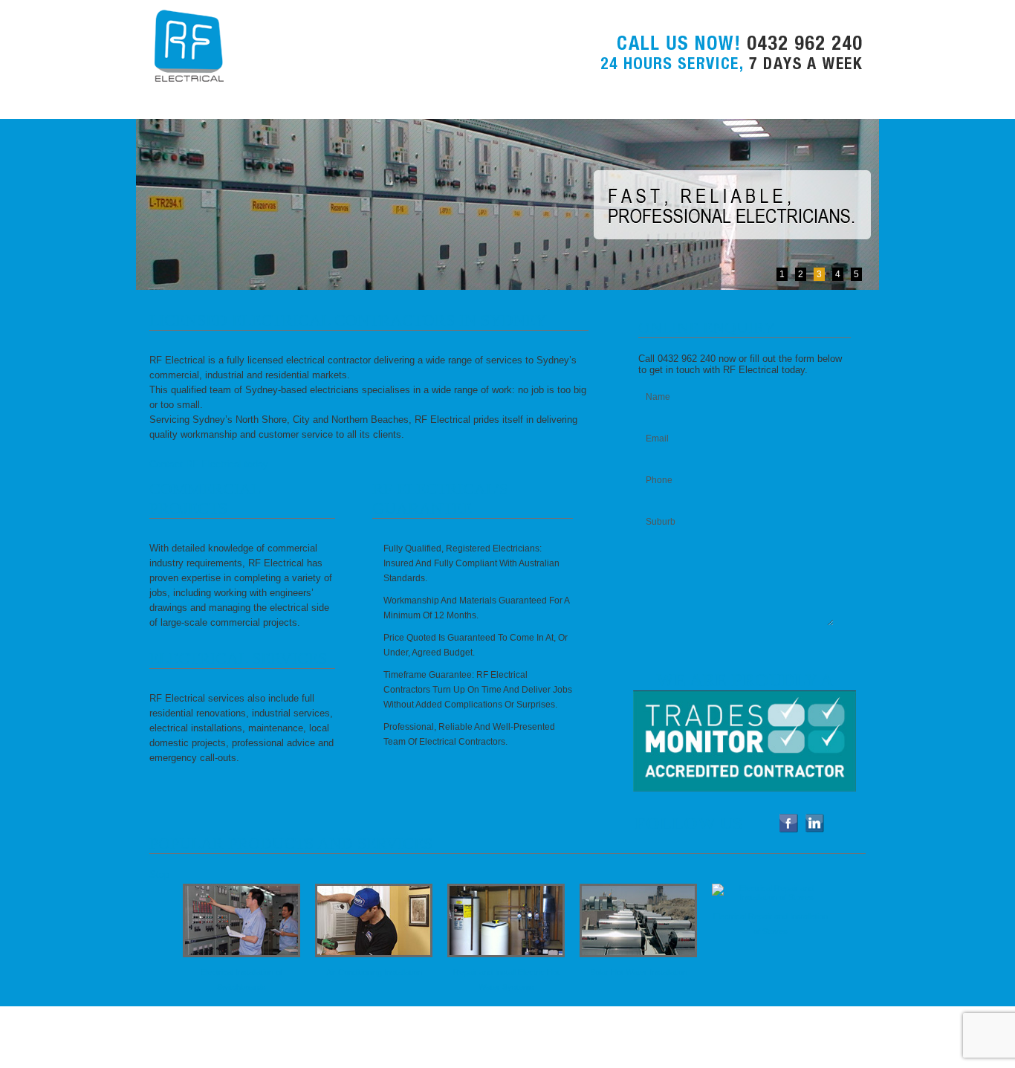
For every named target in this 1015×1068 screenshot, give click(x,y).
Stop (159, 874)
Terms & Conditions (335, 1044)
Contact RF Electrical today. (209, 464)
